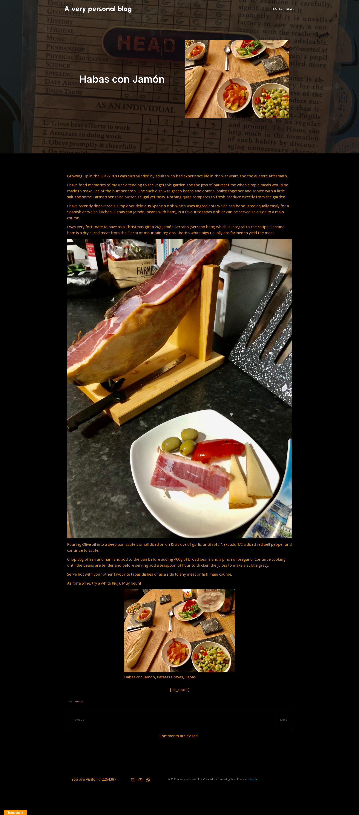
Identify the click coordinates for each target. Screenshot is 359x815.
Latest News (284, 8)
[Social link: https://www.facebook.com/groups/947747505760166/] (134, 779)
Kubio (253, 779)
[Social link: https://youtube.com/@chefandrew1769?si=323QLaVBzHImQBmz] (142, 779)
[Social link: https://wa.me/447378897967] (149, 779)
